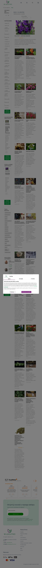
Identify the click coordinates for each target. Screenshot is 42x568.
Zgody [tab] (9, 278)
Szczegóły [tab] (21, 278)
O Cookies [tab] (33, 278)
